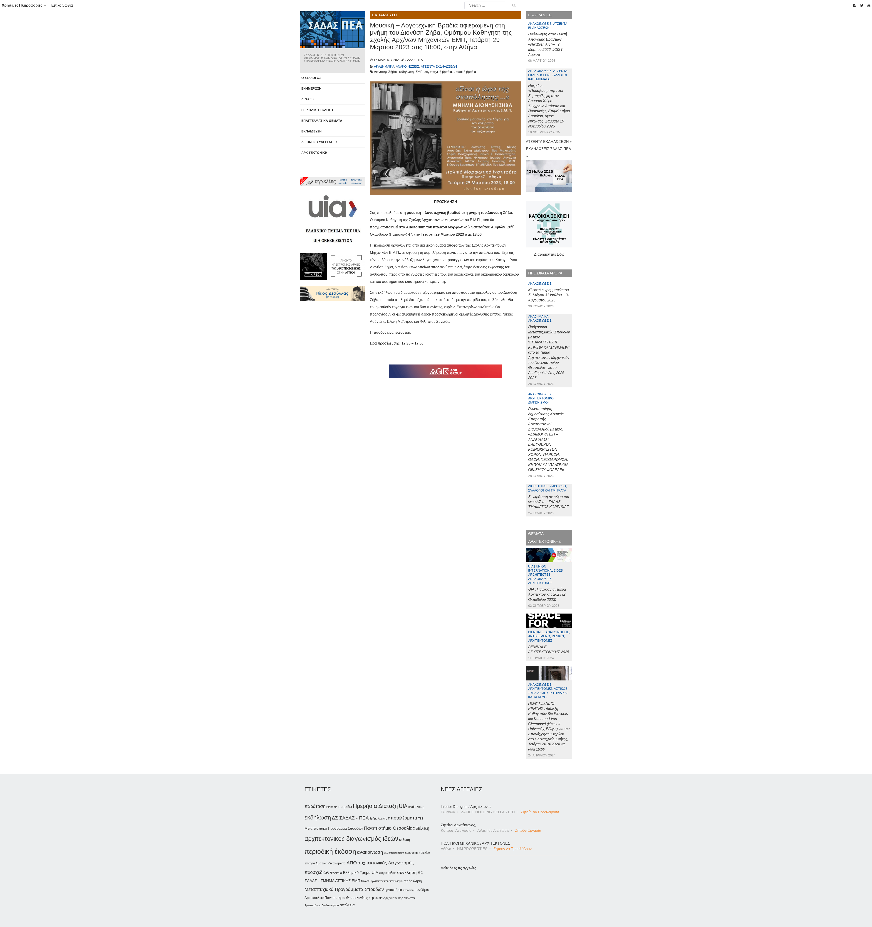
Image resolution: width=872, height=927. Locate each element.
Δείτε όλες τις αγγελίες (458, 868)
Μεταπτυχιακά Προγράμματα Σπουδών (344, 889)
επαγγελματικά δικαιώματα (325, 863)
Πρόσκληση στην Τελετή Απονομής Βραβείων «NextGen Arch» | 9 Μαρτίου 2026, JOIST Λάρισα (547, 44)
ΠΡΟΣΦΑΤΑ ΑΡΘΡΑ (545, 273)
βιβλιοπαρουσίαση (394, 852)
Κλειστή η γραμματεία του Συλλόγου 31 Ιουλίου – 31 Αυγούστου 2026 (549, 295)
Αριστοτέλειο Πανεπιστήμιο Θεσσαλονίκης (336, 898)
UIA (403, 806)
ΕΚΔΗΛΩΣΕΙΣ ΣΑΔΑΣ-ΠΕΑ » (548, 152)
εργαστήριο (393, 890)
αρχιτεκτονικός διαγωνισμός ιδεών (351, 838)
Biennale (331, 807)
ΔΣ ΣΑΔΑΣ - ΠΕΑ (350, 817)
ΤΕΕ (420, 818)
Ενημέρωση (311, 88)
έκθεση (404, 839)
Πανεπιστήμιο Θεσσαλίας (389, 828)
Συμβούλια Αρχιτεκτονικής (386, 898)
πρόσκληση (413, 881)
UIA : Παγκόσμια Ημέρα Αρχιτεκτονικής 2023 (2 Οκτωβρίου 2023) (547, 594)
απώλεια (347, 905)
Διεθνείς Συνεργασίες (319, 142)
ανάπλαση (416, 807)
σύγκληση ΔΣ (410, 872)
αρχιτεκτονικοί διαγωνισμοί (387, 881)
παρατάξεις (387, 873)
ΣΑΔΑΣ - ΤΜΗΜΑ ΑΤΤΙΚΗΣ (328, 880)
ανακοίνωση (370, 852)
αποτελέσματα (402, 817)
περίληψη (408, 890)
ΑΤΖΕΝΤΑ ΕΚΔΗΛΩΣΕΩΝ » (549, 142)
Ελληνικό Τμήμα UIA (360, 873)
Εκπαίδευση (311, 131)
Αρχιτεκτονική (314, 152)
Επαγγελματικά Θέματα (321, 120)
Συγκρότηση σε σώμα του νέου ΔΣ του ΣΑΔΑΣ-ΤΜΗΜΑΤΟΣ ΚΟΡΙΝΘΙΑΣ (548, 502)
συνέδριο (421, 890)
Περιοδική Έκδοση (317, 110)
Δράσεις (307, 99)
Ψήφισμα (336, 873)
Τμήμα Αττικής (378, 818)
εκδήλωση (318, 817)
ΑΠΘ (352, 862)
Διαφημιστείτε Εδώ (549, 254)
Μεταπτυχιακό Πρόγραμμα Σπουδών (334, 828)
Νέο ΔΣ (365, 881)
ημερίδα (345, 806)
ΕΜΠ (356, 881)
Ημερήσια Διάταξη (375, 806)
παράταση (315, 806)
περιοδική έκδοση (330, 851)
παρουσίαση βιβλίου (417, 852)
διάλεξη (422, 828)
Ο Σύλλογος (311, 78)
